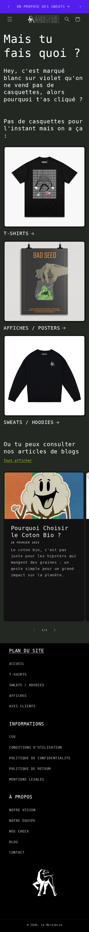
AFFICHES (18, 696)
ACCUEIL (16, 664)
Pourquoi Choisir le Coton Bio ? (39, 531)
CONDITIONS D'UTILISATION (35, 747)
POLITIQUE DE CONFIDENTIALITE (40, 758)
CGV (12, 737)
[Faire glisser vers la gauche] (34, 630)
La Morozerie (51, 925)
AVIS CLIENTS (22, 706)
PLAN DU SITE (26, 650)
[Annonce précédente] (9, 7)
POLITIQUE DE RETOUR (30, 769)
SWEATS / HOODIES (29, 422)
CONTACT (16, 852)
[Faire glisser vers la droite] (55, 630)
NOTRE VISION (22, 810)
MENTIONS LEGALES (26, 779)
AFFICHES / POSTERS (32, 328)
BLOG (13, 842)
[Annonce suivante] (80, 7)
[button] (9, 19)
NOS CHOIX (19, 831)
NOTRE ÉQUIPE (22, 820)
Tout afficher (18, 460)
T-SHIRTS (16, 233)
